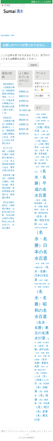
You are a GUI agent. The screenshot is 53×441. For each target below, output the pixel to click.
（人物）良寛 (43, 138)
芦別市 (22, 115)
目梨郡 (22, 124)
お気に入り (36, 431)
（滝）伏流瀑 (43, 383)
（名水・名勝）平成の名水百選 (40, 183)
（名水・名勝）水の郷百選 (41, 342)
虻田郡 (22, 105)
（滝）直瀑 (41, 411)
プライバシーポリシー (18, 431)
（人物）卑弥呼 (40, 121)
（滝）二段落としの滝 (41, 380)
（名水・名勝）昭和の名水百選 (40, 304)
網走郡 (22, 120)
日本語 (7, 5)
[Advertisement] (26, 23)
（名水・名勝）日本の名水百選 (40, 245)
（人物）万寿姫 (40, 114)
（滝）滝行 (41, 407)
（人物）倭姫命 (41, 117)
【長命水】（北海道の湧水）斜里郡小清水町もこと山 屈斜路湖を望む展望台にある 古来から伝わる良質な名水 (8, 130)
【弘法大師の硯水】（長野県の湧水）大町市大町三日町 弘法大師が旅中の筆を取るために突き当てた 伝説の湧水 (8, 215)
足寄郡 (22, 101)
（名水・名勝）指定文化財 (41, 220)
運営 (3, 431)
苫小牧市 (23, 110)
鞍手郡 (22, 134)
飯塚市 (22, 129)
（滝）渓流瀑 (43, 403)
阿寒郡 (22, 91)
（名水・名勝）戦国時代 (41, 206)
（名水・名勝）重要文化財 (41, 363)
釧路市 (22, 96)
